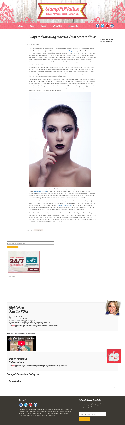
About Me (57, 25)
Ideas (43, 25)
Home (20, 25)
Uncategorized (38, 230)
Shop (32, 25)
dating (70, 51)
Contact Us (73, 25)
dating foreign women (65, 205)
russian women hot (40, 191)
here (13, 326)
